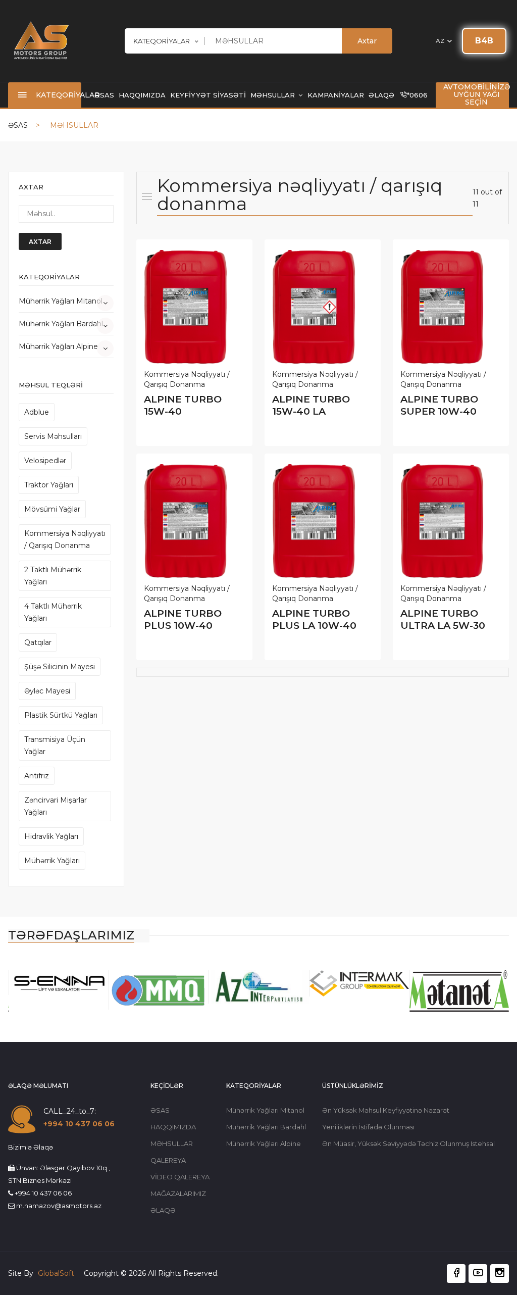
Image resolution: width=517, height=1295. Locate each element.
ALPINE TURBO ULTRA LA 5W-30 (442, 619)
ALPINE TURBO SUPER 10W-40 (439, 405)
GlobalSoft (57, 1273)
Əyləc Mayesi (47, 690)
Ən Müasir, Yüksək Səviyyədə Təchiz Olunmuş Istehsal (408, 1143)
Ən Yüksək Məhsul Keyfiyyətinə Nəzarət (385, 1110)
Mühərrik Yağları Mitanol (60, 301)
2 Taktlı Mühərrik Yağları (52, 575)
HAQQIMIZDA (142, 95)
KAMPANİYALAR (335, 95)
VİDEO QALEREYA (180, 1177)
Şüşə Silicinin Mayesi (59, 666)
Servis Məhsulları (53, 436)
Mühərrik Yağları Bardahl (61, 323)
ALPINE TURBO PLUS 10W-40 (183, 619)
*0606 (417, 95)
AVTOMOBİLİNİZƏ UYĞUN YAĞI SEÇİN (476, 94)
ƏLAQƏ (381, 95)
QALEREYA (168, 1160)
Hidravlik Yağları (51, 836)
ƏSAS (104, 95)
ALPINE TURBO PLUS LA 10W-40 (314, 619)
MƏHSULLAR (273, 95)
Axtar (367, 40)
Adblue (36, 412)
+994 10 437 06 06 (79, 1123)
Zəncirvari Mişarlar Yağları (55, 806)
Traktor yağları (48, 484)
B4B (484, 40)
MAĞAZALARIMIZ (178, 1193)
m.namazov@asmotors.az (58, 1206)
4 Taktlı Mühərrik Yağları (53, 612)
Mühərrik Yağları (52, 860)
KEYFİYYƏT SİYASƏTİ (208, 95)
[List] (147, 196)
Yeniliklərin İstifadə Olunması (368, 1127)
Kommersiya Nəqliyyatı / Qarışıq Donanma (65, 539)
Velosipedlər (45, 460)
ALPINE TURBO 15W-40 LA (311, 405)
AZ (441, 40)
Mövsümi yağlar (52, 509)
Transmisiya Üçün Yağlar (54, 745)
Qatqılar (37, 642)
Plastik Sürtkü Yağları (60, 715)
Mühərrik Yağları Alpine (58, 346)
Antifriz (36, 775)
